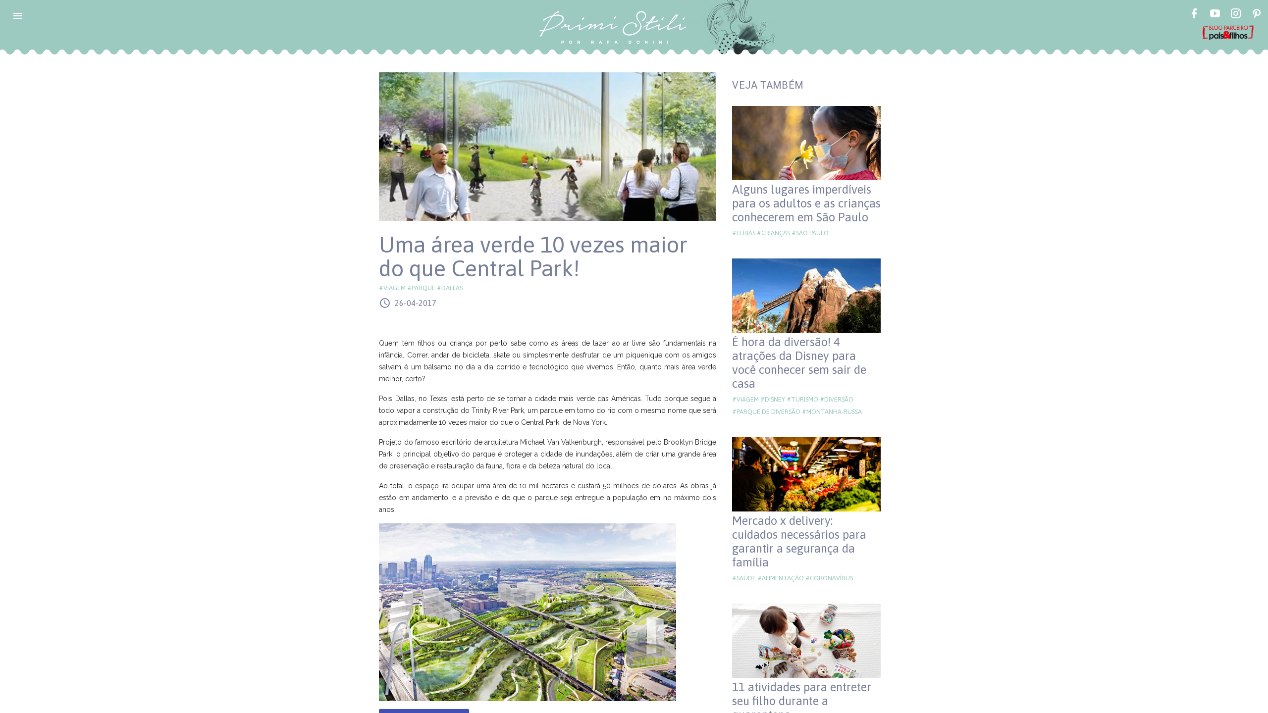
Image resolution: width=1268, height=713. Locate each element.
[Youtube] (1215, 15)
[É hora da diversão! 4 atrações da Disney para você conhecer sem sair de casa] (806, 295)
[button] (18, 16)
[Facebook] (1194, 15)
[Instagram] (1236, 15)
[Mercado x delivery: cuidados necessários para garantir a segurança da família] (806, 474)
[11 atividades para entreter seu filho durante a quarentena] (806, 641)
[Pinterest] (1257, 15)
